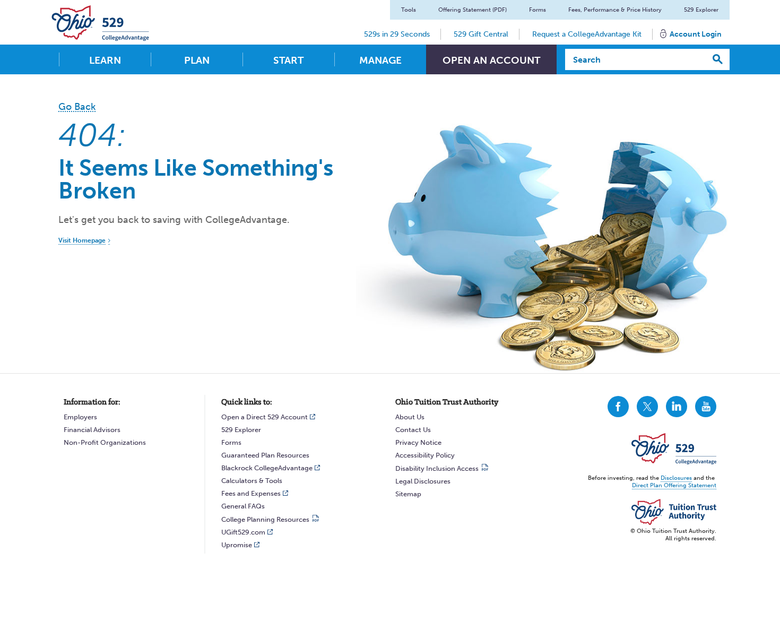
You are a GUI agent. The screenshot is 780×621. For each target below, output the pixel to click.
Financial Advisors (92, 430)
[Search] (718, 59)
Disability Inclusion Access (437, 468)
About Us (409, 417)
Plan (197, 60)
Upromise (236, 545)
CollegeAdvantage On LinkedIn (676, 406)
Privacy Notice (418, 442)
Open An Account (491, 60)
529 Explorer (701, 9)
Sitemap (408, 494)
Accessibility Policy (425, 455)
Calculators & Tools (251, 481)
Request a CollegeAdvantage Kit (587, 34)
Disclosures (676, 478)
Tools (408, 9)
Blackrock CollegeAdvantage (267, 468)
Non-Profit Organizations (105, 442)
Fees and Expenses (251, 493)
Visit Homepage (82, 240)
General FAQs (243, 506)
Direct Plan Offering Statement (674, 485)
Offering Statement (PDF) (472, 9)
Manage (380, 60)
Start (288, 60)
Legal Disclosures (422, 481)
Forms (537, 9)
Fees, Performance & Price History (615, 9)
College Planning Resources (265, 519)
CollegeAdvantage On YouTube (705, 406)
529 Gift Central (481, 34)
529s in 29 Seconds (397, 34)
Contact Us (413, 430)
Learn (105, 60)
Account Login (696, 34)
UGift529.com (243, 532)
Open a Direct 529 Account (264, 417)
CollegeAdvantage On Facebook (618, 406)
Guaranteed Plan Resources (265, 455)
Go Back (77, 107)
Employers (80, 417)
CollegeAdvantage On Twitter (647, 406)
